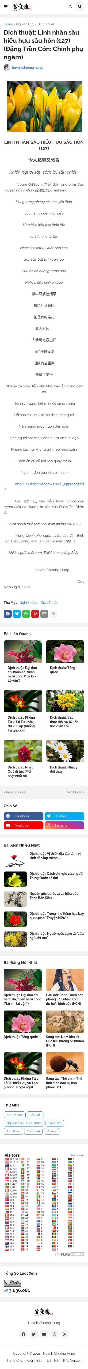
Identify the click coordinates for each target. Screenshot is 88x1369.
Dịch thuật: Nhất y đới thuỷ (63, 769)
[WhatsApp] (26, 614)
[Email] (44, 614)
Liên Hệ (52, 1360)
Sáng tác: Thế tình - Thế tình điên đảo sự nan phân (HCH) (64, 1083)
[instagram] (54, 1334)
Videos (52, 1131)
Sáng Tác (54, 1123)
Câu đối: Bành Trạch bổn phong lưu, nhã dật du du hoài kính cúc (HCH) (64, 999)
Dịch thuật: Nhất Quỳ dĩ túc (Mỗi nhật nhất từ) (20, 771)
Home (8, 24)
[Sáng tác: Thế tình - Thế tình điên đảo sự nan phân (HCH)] (65, 1063)
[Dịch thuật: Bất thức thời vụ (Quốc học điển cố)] (65, 701)
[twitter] (34, 1334)
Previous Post (16, 792)
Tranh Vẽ (33, 1131)
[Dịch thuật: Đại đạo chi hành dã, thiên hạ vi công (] (23, 651)
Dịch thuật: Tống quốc (62, 670)
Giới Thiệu (34, 1360)
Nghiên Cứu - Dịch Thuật (35, 24)
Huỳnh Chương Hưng (59, 1353)
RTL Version (72, 1360)
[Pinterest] (35, 614)
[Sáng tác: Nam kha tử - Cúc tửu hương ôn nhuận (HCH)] (65, 1022)
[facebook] (23, 1334)
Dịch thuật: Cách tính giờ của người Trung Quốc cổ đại (56, 876)
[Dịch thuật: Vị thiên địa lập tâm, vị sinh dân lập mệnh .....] (15, 859)
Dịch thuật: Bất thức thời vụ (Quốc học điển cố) (64, 722)
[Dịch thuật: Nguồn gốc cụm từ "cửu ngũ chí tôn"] (15, 939)
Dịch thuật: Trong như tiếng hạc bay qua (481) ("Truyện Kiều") (57, 916)
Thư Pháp (13, 1131)
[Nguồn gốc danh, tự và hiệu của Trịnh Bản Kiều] (15, 899)
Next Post (74, 792)
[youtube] (44, 1334)
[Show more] (53, 614)
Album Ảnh (15, 1115)
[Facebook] (8, 614)
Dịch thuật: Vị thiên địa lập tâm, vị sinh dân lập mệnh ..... (55, 856)
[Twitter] (17, 614)
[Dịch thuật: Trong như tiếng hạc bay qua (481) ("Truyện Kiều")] (15, 919)
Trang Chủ (15, 1360)
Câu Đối (35, 1115)
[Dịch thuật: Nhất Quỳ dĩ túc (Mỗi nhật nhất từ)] (23, 751)
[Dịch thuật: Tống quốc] (65, 651)
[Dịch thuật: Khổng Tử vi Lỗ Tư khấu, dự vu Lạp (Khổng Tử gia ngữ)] (23, 701)
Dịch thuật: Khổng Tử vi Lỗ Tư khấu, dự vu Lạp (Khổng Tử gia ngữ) (21, 724)
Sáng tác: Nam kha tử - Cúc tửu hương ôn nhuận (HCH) (65, 1041)
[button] (5, 7)
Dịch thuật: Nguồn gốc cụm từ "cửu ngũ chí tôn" (57, 936)
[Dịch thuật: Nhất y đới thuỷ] (65, 751)
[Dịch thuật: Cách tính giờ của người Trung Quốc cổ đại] (15, 879)
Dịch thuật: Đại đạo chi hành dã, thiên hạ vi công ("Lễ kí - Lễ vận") (22, 674)
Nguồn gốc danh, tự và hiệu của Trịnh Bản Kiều (54, 896)
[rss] (65, 1334)
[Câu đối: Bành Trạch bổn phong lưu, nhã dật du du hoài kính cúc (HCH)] (65, 980)
